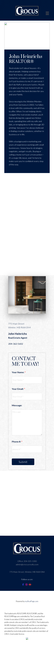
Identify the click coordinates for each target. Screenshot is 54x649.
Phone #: (16, 441)
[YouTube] (30, 585)
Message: (17, 405)
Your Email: (18, 388)
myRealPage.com (31, 601)
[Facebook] (23, 585)
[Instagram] (27, 585)
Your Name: (18, 372)
